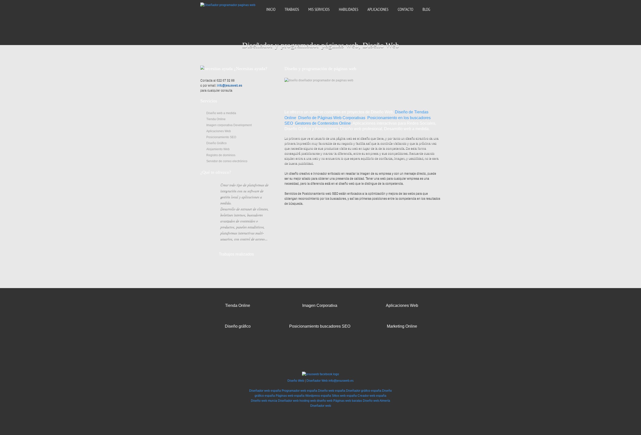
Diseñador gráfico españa (363, 390)
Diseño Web (295, 380)
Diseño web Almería (376, 400)
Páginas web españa (290, 395)
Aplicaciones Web (402, 305)
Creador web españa (372, 395)
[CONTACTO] (405, 14)
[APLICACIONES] (378, 14)
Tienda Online (237, 305)
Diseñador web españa (265, 390)
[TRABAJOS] (292, 14)
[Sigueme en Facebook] (320, 375)
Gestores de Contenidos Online (323, 123)
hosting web (307, 400)
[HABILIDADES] (348, 14)
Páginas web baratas (347, 400)
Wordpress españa (318, 395)
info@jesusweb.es (229, 85)
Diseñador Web (317, 380)
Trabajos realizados (236, 254)
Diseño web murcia (264, 400)
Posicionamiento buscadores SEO (319, 326)
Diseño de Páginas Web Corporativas (331, 118)
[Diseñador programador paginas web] (227, 6)
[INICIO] (271, 14)
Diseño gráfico (238, 326)
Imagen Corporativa (319, 305)
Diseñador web (288, 400)
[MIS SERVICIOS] (319, 14)
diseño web (325, 400)
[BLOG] (426, 14)
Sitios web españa (344, 395)
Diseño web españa (331, 390)
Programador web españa (299, 390)
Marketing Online (402, 326)
